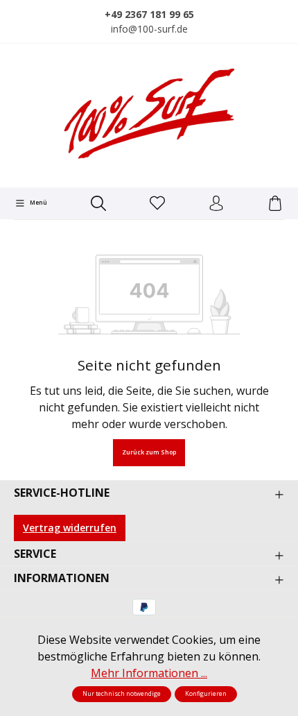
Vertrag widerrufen (69, 527)
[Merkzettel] (157, 204)
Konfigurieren (206, 694)
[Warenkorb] (275, 204)
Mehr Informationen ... (149, 673)
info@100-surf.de (149, 28)
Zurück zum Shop (149, 452)
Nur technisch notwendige (121, 694)
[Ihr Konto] (216, 204)
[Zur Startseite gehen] (149, 114)
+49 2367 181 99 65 (149, 14)
